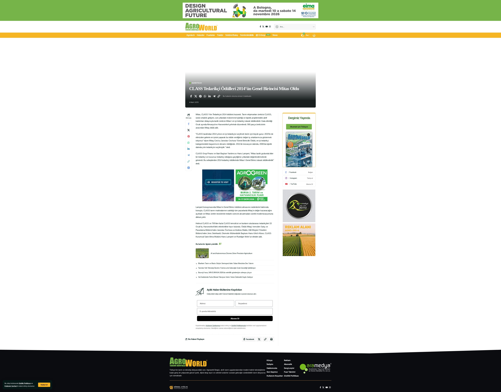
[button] (44, 385)
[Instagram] (269, 26)
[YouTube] (266, 26)
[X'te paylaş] (196, 96)
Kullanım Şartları (11, 386)
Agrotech (197, 83)
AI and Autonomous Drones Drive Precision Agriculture (231, 253)
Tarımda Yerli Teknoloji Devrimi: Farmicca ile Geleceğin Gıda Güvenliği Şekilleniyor (227, 268)
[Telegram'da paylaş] (214, 96)
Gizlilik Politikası (25, 383)
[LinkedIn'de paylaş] (209, 96)
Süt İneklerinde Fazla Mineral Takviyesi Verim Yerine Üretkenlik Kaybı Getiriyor (225, 277)
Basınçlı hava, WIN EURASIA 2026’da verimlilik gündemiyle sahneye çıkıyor (225, 273)
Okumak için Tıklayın (299, 127)
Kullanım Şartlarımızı (213, 326)
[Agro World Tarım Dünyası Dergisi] (201, 27)
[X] (263, 26)
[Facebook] (260, 26)
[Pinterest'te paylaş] (200, 96)
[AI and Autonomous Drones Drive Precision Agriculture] (202, 253)
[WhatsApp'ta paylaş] (205, 96)
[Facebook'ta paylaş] (191, 96)
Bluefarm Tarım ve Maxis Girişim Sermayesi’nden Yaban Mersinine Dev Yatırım (226, 263)
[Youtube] (299, 184)
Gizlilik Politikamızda (238, 326)
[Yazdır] (188, 168)
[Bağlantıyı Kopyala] (219, 96)
